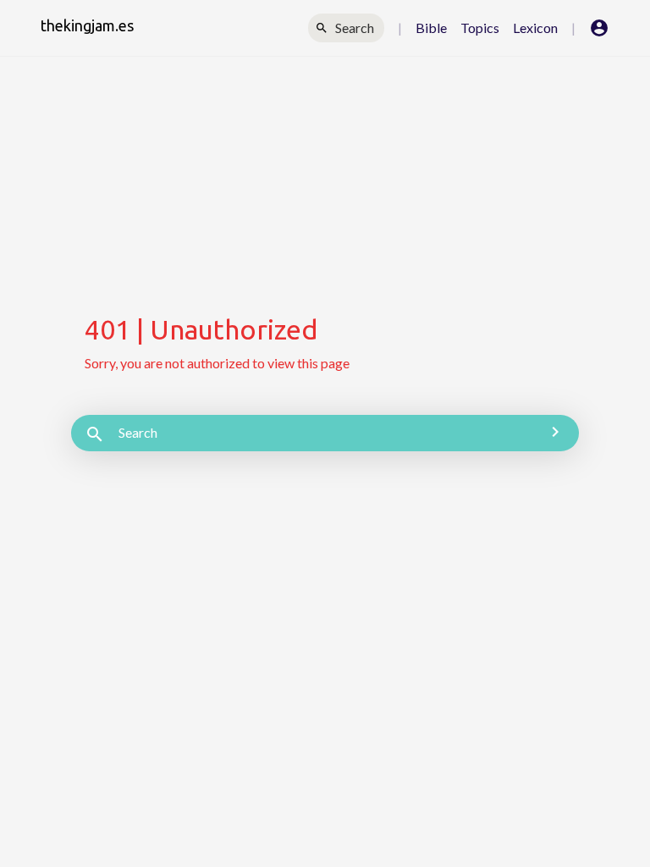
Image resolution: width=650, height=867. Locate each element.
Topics (479, 27)
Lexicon (535, 27)
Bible (431, 27)
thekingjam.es (87, 25)
